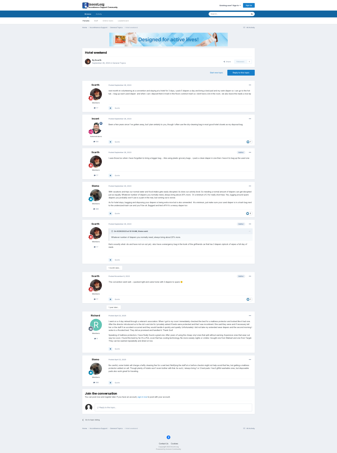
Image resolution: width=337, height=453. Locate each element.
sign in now (142, 397)
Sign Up (249, 5)
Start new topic (216, 72)
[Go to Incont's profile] (96, 128)
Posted (120, 85)
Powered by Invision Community (168, 449)
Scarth (98, 60)
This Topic (241, 14)
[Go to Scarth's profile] (88, 61)
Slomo (95, 185)
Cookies (174, 443)
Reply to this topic (241, 72)
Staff (96, 21)
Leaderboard (123, 21)
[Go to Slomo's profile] (96, 195)
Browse (88, 14)
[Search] (252, 14)
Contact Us (163, 443)
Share (228, 62)
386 (97, 209)
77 (97, 108)
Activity (99, 14)
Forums (86, 21)
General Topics (119, 63)
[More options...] (250, 85)
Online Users (108, 21)
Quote (117, 108)
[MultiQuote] (110, 108)
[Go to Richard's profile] (96, 325)
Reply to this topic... (107, 407)
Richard (95, 315)
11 (97, 338)
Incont (95, 118)
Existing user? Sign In (230, 5)
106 (96, 141)
